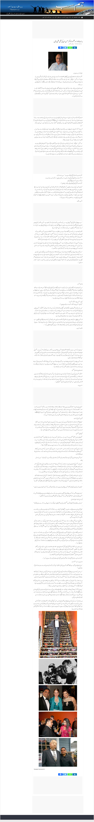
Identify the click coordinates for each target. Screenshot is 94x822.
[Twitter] (65, 48)
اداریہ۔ (53, 17)
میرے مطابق (60, 17)
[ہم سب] (47, 7)
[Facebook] (60, 48)
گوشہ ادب (63, 17)
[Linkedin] (74, 48)
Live (79, 17)
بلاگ (70, 17)
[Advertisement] (57, 29)
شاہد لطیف (71, 43)
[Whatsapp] (70, 48)
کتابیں (43, 17)
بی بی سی (67, 17)
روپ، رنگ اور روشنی (48, 17)
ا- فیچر (56, 17)
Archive (76, 17)
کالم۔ (72, 17)
